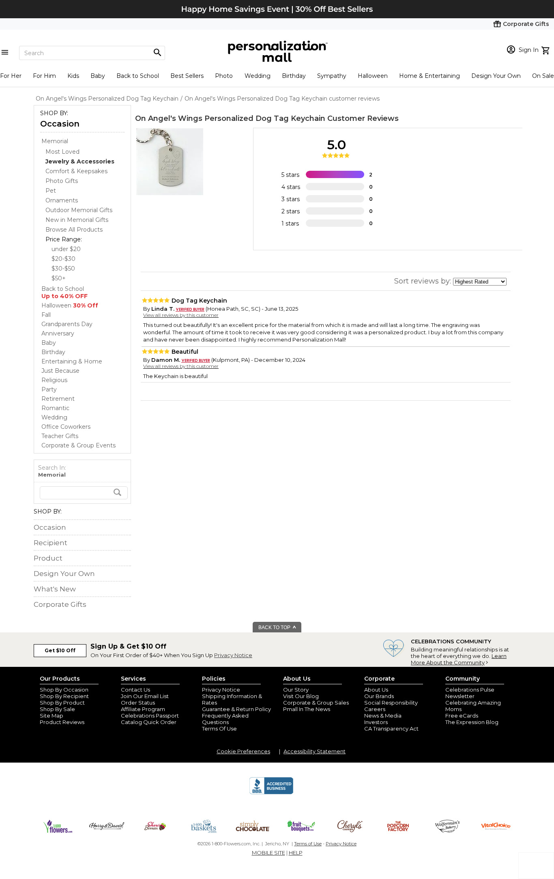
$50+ (59, 278)
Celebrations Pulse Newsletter (469, 692)
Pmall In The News (306, 709)
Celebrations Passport (150, 715)
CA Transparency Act (391, 728)
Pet (50, 190)
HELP (296, 852)
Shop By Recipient (64, 696)
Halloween (373, 76)
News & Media (383, 715)
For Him (44, 76)
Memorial (54, 141)
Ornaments (61, 200)
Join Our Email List (145, 696)
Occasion (59, 124)
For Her (10, 76)
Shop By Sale (57, 709)
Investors (376, 722)
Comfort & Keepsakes (76, 171)
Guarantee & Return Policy (236, 709)
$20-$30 (63, 258)
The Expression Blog (471, 722)
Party (49, 389)
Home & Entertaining (429, 76)
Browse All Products (74, 229)
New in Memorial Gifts (76, 220)
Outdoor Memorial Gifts (78, 210)
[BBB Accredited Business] (271, 793)
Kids (73, 76)
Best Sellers (187, 76)
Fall (46, 314)
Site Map (51, 715)
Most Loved (62, 151)
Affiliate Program (143, 709)
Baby (97, 76)
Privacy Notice (233, 655)
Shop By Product (62, 702)
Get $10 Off (60, 650)
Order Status (138, 702)
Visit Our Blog (301, 696)
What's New (55, 589)
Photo (224, 76)
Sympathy (331, 76)
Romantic (55, 408)
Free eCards (461, 715)
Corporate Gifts (60, 604)
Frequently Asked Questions (225, 718)
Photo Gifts (61, 181)
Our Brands (379, 696)
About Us (376, 689)
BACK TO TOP (275, 627)
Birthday (294, 76)
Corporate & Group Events (78, 445)
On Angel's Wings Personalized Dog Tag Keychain (230, 118)
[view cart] (546, 49)
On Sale (543, 76)
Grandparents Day (66, 324)
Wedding (258, 76)
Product (48, 558)
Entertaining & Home (71, 361)
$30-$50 (63, 268)
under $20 (66, 249)
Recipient (50, 543)
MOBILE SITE (268, 852)
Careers (374, 709)
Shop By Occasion (64, 689)
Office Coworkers (65, 426)
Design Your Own (496, 76)
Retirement (58, 398)
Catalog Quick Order (148, 722)
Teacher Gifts (59, 436)
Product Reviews (62, 722)
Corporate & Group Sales (316, 702)
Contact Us (135, 689)
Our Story (296, 689)
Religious (54, 380)
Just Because (60, 370)
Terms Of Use (219, 728)
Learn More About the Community (459, 659)
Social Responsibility (391, 702)
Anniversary (57, 333)
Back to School (137, 76)
